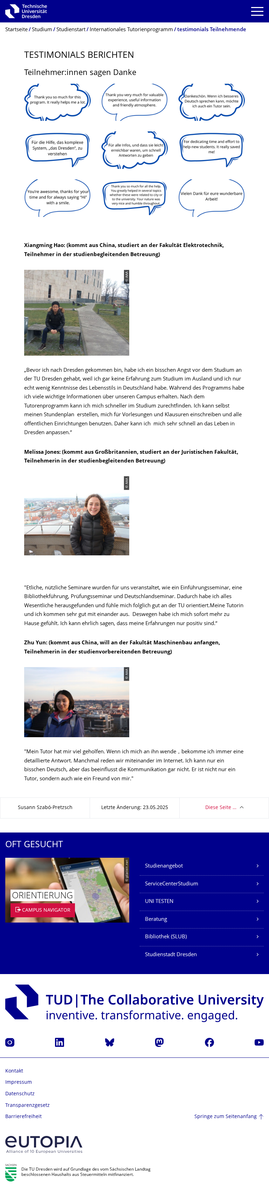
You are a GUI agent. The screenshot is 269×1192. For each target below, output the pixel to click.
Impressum (18, 1082)
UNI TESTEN (159, 901)
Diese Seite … (220, 808)
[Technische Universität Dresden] (26, 11)
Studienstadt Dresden (171, 955)
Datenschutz (20, 1094)
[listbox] (134, 156)
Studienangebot (164, 866)
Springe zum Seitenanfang (225, 1117)
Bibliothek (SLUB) (166, 937)
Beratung (156, 919)
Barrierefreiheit (23, 1117)
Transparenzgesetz (27, 1105)
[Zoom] (57, 102)
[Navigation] (257, 11)
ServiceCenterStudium (171, 884)
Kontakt (14, 1071)
